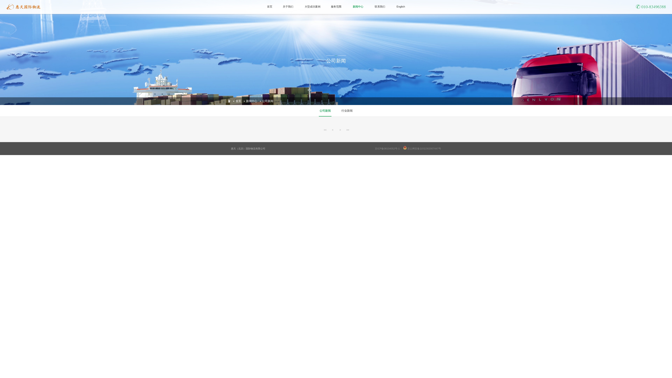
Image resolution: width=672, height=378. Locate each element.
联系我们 (380, 6)
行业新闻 (347, 110)
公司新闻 (267, 101)
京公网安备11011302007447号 (424, 148)
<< (325, 129)
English (401, 6)
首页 (269, 6)
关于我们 (288, 6)
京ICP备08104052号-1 (387, 148)
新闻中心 (358, 6)
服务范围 (336, 6)
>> (347, 129)
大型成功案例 (312, 6)
